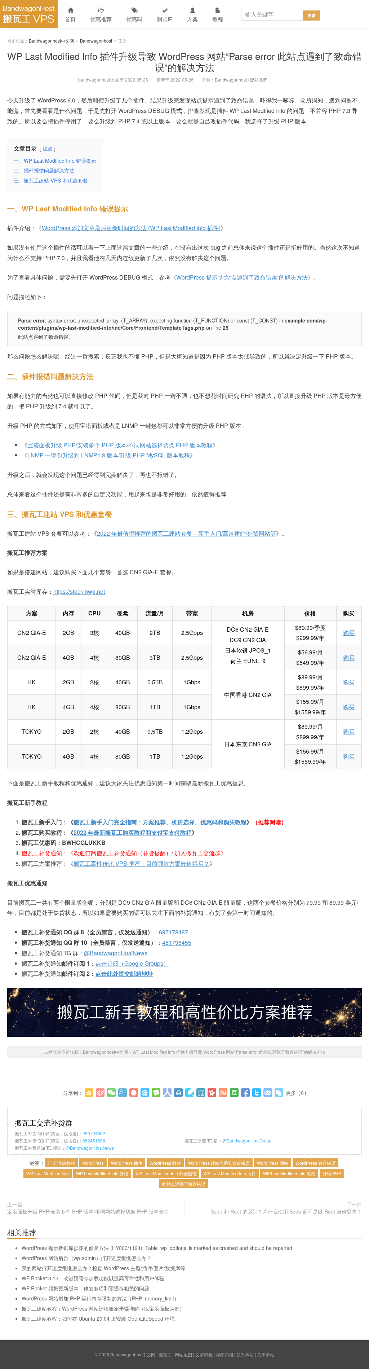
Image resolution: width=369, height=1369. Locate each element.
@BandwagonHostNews (115, 953)
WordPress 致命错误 (315, 1163)
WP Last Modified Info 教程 (289, 1173)
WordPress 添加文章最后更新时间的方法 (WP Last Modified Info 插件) (131, 228)
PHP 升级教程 (61, 1163)
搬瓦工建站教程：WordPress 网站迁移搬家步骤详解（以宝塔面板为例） (103, 1308)
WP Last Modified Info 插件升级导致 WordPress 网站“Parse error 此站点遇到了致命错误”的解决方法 (184, 61)
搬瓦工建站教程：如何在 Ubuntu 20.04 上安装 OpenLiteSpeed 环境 (98, 1318)
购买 (349, 632)
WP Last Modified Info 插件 (230, 1173)
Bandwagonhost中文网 (29, 14)
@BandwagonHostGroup (247, 1140)
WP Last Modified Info (47, 1173)
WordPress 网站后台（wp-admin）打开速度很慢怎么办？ (86, 1258)
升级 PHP (332, 1173)
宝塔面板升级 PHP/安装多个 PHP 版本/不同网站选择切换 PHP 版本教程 (120, 445)
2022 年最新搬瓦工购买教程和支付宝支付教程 (133, 832)
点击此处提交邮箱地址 (124, 973)
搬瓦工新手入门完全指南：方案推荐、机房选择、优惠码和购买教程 (160, 822)
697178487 (173, 932)
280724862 (94, 1133)
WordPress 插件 (126, 1163)
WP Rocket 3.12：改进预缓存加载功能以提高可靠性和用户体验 (93, 1278)
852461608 (94, 1140)
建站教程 (258, 79)
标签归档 (224, 1354)
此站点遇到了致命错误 (183, 1184)
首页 (70, 19)
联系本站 (245, 1354)
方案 (192, 19)
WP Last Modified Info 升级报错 (165, 1173)
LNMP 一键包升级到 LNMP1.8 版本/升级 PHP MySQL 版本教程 (108, 455)
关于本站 (265, 1354)
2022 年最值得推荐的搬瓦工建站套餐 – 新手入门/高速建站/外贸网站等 (186, 533)
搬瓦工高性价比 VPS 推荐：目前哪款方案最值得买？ (141, 863)
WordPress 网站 (272, 1163)
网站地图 (183, 1354)
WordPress (93, 1163)
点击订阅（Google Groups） (132, 963)
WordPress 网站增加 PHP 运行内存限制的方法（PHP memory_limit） (100, 1298)
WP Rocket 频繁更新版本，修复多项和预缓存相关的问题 (85, 1288)
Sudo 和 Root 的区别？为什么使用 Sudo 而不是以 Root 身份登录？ (286, 1211)
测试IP (165, 19)
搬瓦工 (165, 1354)
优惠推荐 (101, 19)
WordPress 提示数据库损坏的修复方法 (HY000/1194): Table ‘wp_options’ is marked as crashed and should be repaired (157, 1247)
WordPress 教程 (165, 1163)
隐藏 (47, 148)
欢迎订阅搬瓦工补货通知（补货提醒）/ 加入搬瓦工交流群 (147, 853)
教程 (217, 19)
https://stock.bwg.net (79, 591)
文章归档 (204, 1354)
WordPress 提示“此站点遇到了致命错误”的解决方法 (242, 277)
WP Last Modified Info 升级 (102, 1173)
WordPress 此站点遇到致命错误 (219, 1163)
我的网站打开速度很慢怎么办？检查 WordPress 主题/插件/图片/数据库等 (103, 1268)
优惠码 (134, 19)
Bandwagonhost (96, 41)
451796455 (176, 942)
